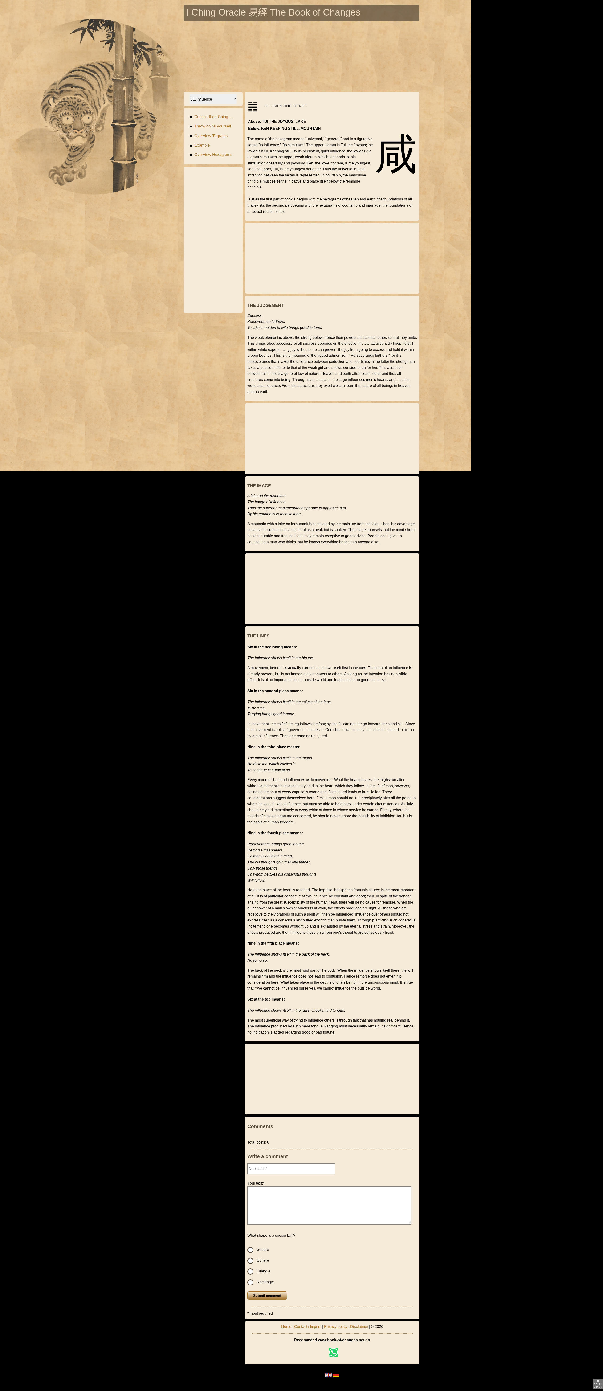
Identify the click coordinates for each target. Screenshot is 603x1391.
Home (286, 1327)
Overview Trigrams (209, 136)
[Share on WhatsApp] (333, 1352)
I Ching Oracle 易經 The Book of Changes (273, 13)
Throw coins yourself (210, 126)
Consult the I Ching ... (211, 117)
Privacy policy (335, 1327)
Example (200, 145)
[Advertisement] (301, 57)
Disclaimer (359, 1327)
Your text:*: (256, 1183)
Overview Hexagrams (211, 154)
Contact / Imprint (307, 1327)
